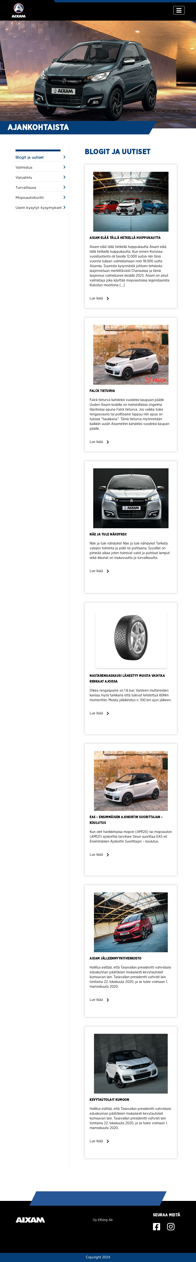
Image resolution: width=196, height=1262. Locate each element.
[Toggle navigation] (179, 10)
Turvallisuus (26, 187)
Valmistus (24, 167)
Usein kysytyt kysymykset (39, 208)
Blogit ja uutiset (30, 157)
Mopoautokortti (30, 198)
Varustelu (24, 177)
